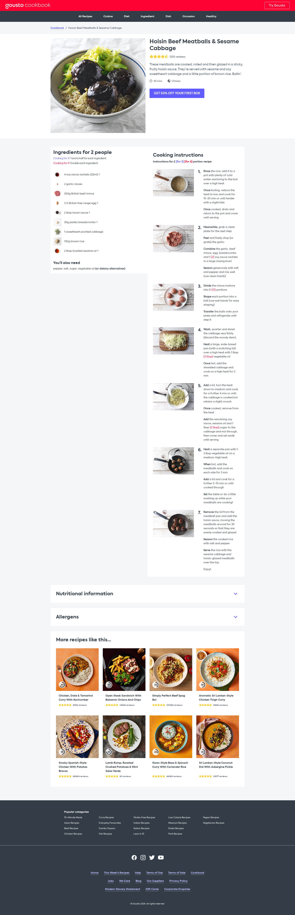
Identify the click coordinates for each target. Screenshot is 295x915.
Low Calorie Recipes (179, 817)
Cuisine (108, 16)
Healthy (211, 16)
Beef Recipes (71, 828)
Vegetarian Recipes (213, 822)
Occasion (188, 16)
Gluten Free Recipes (144, 817)
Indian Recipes (142, 822)
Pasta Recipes (176, 828)
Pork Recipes (175, 833)
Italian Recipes (142, 828)
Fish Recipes (105, 833)
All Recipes (85, 16)
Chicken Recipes (73, 833)
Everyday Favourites (110, 822)
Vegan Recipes (211, 817)
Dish (168, 16)
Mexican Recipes (177, 822)
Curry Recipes (106, 817)
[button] (147, 594)
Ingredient (147, 16)
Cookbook (57, 28)
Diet (126, 16)
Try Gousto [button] (277, 5)
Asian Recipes (71, 822)
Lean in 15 (139, 833)
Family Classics (107, 828)
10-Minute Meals (73, 817)
